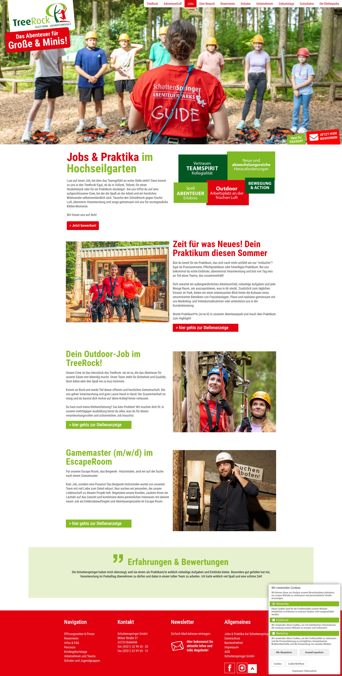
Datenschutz (310, 670)
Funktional (282, 620)
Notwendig (282, 603)
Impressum (298, 670)
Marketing (282, 633)
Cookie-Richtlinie (296, 663)
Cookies (278, 663)
